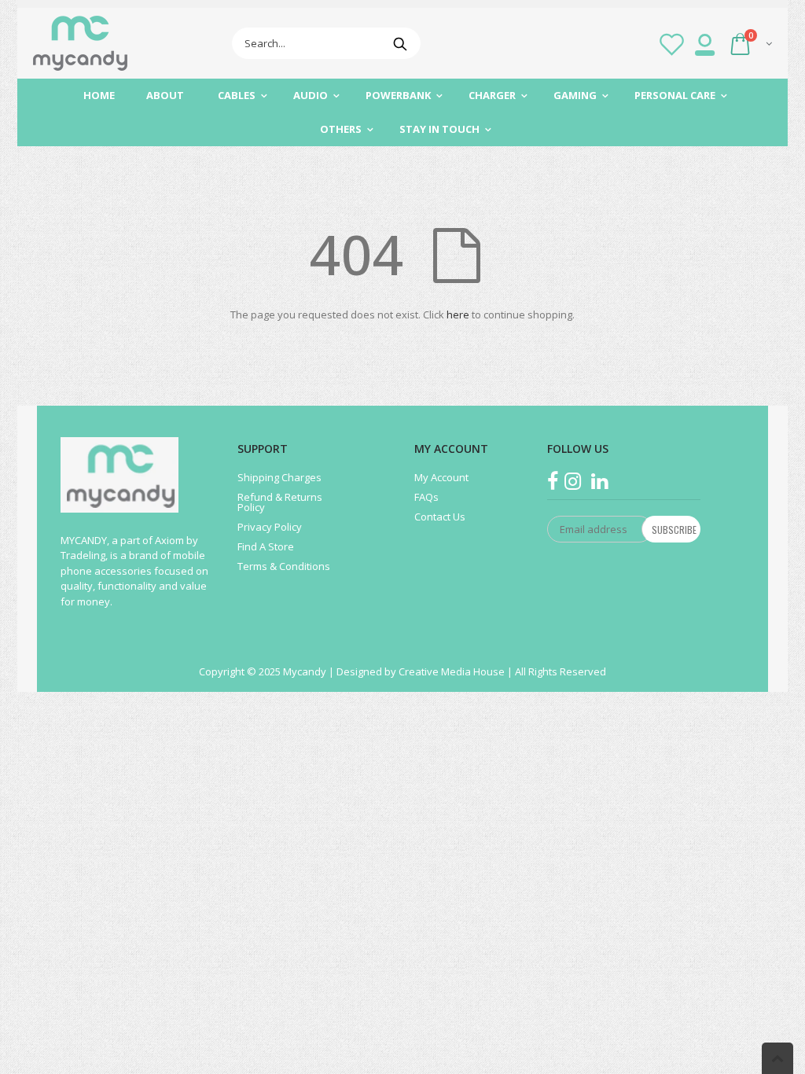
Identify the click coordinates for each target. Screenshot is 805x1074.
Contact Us (439, 516)
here (458, 314)
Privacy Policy (269, 527)
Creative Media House (453, 671)
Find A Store (265, 546)
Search (400, 43)
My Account (441, 477)
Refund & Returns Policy (279, 502)
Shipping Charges (279, 477)
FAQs (426, 497)
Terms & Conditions (283, 566)
